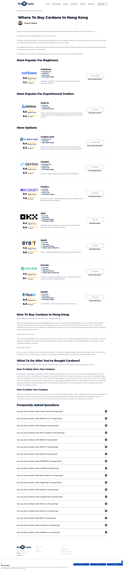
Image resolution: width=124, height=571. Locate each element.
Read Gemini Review (95, 170)
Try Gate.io (95, 109)
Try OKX (95, 220)
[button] (62, 411)
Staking (65, 4)
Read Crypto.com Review (95, 145)
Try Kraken (95, 193)
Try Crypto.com (95, 142)
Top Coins (82, 4)
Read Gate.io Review (95, 113)
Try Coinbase (94, 75)
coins (24, 11)
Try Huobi (95, 297)
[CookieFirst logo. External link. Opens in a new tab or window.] (1, 564)
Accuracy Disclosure (66, 551)
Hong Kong (38, 11)
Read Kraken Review (95, 196)
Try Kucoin (95, 271)
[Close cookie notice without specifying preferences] (122, 562)
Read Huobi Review (95, 300)
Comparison (73, 4)
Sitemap (38, 551)
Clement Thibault (30, 23)
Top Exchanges (56, 4)
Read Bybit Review (95, 249)
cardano (30, 11)
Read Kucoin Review (95, 275)
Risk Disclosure (65, 549)
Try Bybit (95, 245)
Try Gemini (95, 167)
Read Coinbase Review (95, 79)
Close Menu (122, 1)
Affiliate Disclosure (66, 554)
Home (48, 4)
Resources (91, 4)
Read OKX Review (94, 223)
